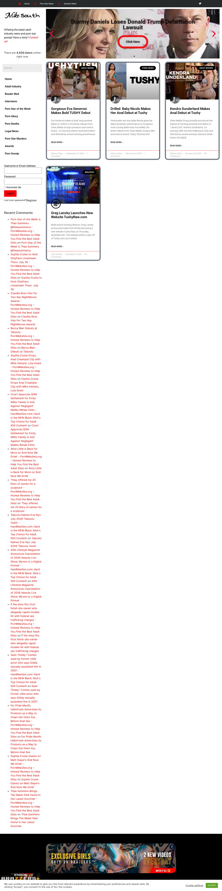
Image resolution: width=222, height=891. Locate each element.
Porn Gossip (12, 153)
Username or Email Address (20, 166)
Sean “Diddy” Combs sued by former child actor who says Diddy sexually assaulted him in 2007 (25, 693)
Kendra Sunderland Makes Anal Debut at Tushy (190, 111)
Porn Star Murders (15, 138)
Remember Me (13, 187)
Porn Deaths (12, 123)
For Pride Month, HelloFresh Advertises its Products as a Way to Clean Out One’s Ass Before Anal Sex (26, 744)
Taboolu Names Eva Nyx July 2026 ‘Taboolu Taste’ (26, 542)
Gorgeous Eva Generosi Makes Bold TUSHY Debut (70, 111)
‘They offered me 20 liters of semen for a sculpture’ (26, 507)
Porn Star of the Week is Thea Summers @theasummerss (26, 246)
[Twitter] (200, 3)
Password (9, 176)
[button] (52, 34)
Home (8, 79)
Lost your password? (15, 200)
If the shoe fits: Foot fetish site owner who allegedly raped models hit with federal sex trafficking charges (25, 643)
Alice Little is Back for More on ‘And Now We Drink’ (26, 472)
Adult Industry (13, 86)
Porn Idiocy (11, 116)
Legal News (12, 131)
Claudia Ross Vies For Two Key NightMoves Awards (24, 320)
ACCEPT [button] (212, 885)
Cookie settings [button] (194, 885)
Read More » (57, 142)
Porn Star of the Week (18, 108)
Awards (9, 146)
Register (32, 200)
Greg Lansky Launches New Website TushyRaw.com (72, 215)
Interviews (11, 101)
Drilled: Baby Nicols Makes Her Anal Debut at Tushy (131, 111)
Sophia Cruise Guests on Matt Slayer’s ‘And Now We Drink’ (25, 783)
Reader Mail (12, 93)
